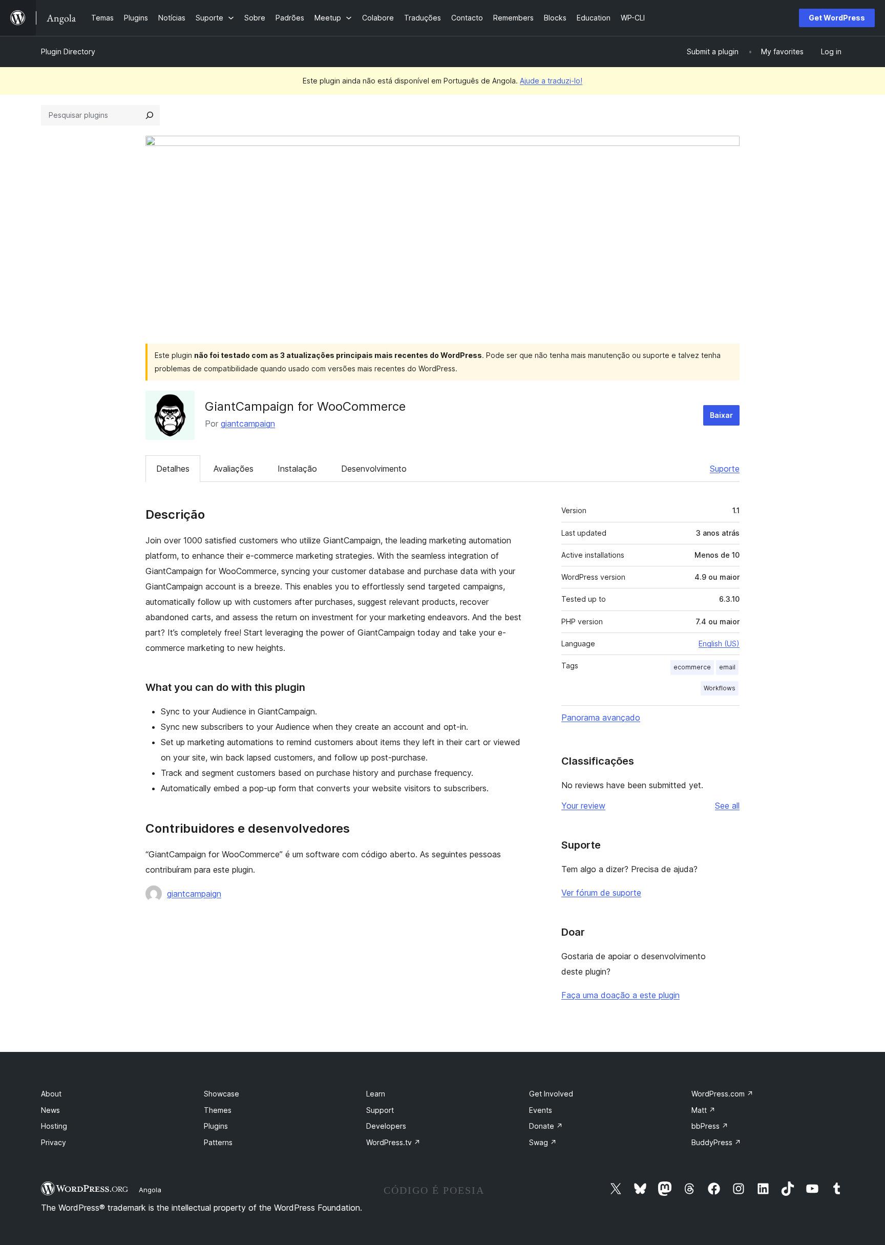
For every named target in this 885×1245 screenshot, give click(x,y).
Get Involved (551, 1093)
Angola (150, 1190)
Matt (703, 1110)
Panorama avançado (600, 717)
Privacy (53, 1142)
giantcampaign (248, 423)
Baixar (721, 415)
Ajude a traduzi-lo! (551, 80)
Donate (546, 1126)
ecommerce (692, 667)
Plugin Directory (68, 51)
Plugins (216, 1126)
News (50, 1110)
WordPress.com (722, 1093)
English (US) (719, 643)
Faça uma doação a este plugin (620, 995)
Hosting (54, 1126)
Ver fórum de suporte (601, 893)
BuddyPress (716, 1142)
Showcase (221, 1093)
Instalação (297, 468)
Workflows (719, 688)
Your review (583, 805)
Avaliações (234, 468)
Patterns (218, 1142)
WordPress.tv (393, 1142)
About (51, 1093)
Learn (375, 1093)
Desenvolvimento (374, 468)
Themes (217, 1110)
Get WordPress (837, 17)
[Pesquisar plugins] (149, 115)
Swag (543, 1142)
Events (540, 1110)
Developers (386, 1126)
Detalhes (172, 468)
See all (727, 805)
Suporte (725, 468)
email (727, 667)
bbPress (709, 1126)
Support (380, 1110)
